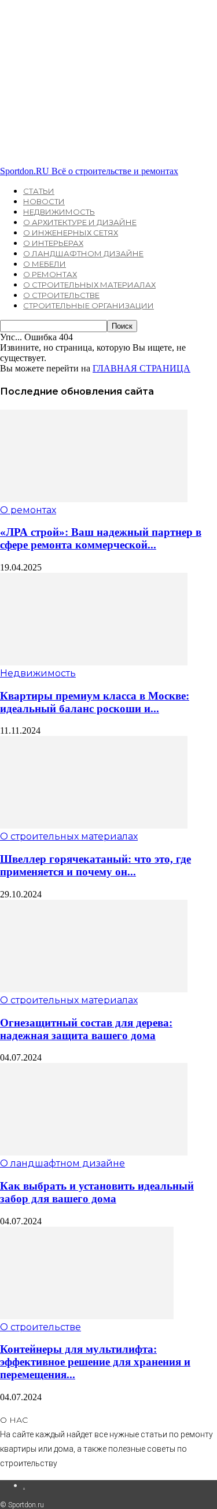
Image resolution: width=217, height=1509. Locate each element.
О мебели (44, 263)
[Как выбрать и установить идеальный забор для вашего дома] (93, 1152)
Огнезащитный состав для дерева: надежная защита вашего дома (86, 1029)
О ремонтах (50, 274)
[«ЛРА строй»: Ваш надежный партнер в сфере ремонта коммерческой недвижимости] (93, 499)
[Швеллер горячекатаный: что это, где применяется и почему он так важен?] (93, 825)
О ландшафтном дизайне (83, 253)
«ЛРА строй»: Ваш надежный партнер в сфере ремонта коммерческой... (100, 538)
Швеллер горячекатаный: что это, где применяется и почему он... (95, 865)
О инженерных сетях (70, 232)
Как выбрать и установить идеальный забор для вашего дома (97, 1192)
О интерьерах (53, 243)
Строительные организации (88, 305)
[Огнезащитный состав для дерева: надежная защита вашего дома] (93, 989)
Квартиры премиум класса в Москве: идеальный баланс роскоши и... (94, 702)
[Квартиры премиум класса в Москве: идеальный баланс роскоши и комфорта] (93, 662)
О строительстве (61, 295)
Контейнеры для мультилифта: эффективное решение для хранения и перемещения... (95, 1362)
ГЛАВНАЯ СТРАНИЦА (141, 368)
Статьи (38, 191)
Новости (44, 201)
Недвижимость (59, 211)
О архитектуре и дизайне (80, 222)
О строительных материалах (89, 284)
